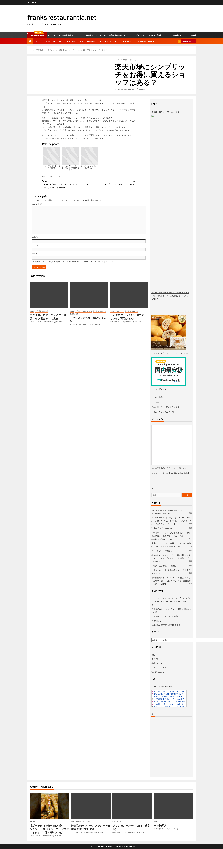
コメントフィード (158, 668)
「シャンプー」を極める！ (162, 551)
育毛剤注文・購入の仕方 (129, 60)
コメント (37, 204)
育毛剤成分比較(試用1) (160, 513)
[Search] (175, 41)
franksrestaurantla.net (62, 17)
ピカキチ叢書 (157, 397)
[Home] (30, 41)
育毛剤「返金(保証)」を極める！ (165, 566)
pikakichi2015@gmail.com (126, 89)
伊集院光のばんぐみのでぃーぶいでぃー (81, 821)
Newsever (119, 846)
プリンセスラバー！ (117, 821)
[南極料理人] (173, 806)
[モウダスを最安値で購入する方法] (89, 295)
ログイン (155, 659)
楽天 (58, 176)
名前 (35, 237)
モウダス (32, 311)
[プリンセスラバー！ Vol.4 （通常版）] (132, 806)
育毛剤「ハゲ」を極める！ (162, 528)
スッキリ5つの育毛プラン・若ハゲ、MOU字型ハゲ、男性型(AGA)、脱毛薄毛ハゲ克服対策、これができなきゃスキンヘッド (171, 521)
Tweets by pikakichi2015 (161, 686)
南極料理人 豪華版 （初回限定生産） (189, 35)
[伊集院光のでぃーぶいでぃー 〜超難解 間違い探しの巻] (91, 806)
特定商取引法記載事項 (146, 41)
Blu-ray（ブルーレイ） (109, 41)
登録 (153, 655)
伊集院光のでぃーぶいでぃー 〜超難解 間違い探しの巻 (91, 35)
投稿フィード (157, 663)
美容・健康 (71, 41)
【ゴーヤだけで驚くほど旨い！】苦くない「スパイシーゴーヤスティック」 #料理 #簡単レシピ (170, 601)
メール (36, 245)
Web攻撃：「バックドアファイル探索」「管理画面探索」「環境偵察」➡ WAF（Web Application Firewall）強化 (170, 536)
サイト (35, 253)
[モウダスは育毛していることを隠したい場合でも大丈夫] (49, 295)
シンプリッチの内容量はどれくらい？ (120, 182)
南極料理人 (162, 35)
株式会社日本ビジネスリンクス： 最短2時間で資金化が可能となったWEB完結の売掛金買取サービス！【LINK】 (171, 581)
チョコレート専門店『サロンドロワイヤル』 (170, 353)
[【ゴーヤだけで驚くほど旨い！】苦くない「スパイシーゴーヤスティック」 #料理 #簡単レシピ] (49, 806)
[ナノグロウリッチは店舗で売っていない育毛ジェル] (129, 295)
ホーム (37, 41)
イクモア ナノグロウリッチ (117, 311)
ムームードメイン (158, 389)
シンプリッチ (118, 60)
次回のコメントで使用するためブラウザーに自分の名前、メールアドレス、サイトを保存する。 (75, 261)
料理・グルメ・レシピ (53, 41)
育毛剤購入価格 (74, 314)
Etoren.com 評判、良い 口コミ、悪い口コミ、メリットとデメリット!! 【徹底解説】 (65, 184)
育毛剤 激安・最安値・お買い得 (83, 311)
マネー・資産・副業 (87, 41)
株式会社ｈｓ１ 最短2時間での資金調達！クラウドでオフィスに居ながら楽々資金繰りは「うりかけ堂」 (170, 558)
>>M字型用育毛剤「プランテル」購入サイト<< (170, 468)
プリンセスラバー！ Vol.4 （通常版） (134, 35)
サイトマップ (128, 41)
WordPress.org (157, 672)
